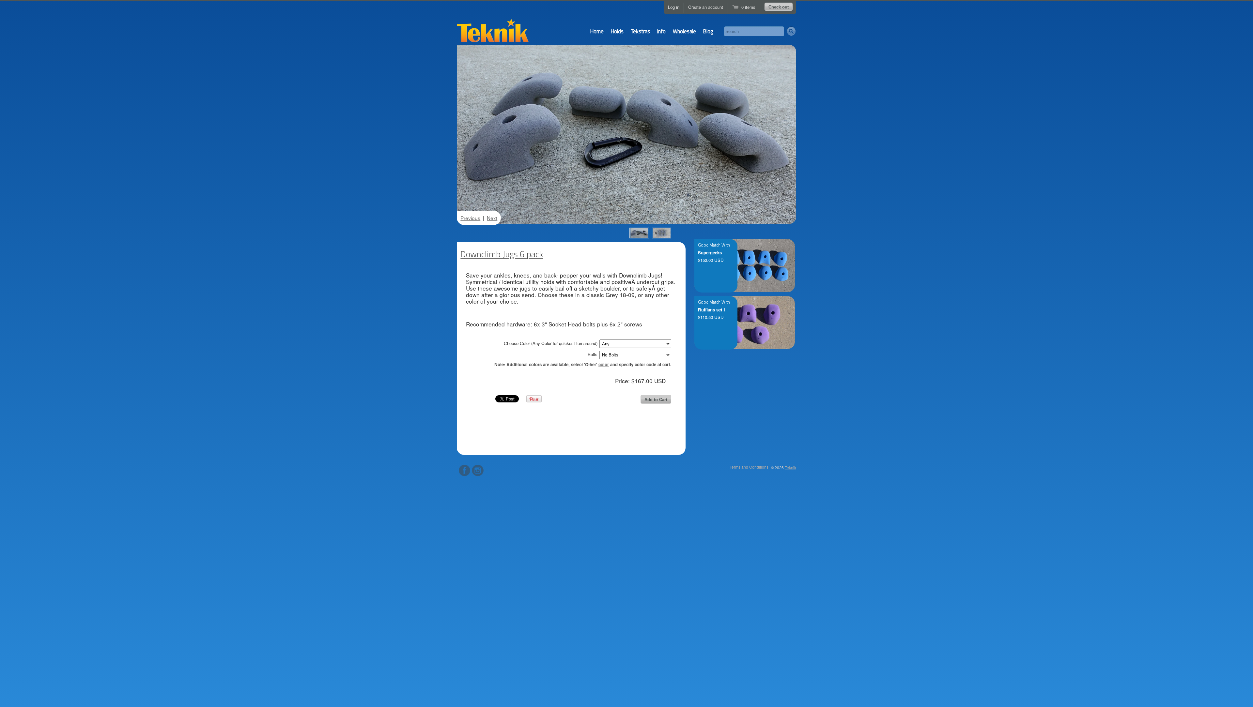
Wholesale (684, 31)
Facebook (464, 470)
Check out (778, 7)
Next (492, 217)
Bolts (592, 354)
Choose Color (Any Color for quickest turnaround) (550, 343)
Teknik (790, 467)
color (603, 364)
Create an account (705, 7)
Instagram (477, 470)
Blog (708, 31)
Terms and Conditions (749, 467)
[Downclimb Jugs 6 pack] (639, 233)
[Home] (493, 33)
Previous (470, 217)
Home (597, 31)
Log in (673, 7)
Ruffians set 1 (712, 309)
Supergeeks (710, 252)
